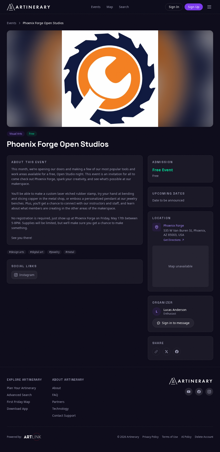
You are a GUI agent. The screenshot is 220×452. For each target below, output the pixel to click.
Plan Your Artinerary (21, 388)
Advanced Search (19, 395)
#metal (70, 252)
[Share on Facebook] (177, 351)
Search (124, 7)
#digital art (36, 252)
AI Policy (186, 437)
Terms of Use (170, 437)
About (56, 388)
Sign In (174, 7)
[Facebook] (199, 392)
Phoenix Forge (173, 225)
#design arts (16, 252)
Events (96, 7)
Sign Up (193, 7)
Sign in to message (175, 323)
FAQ (55, 395)
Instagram (26, 275)
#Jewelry (54, 252)
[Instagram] (209, 392)
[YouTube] (188, 392)
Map (110, 7)
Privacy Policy (150, 437)
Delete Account (204, 437)
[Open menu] (209, 7)
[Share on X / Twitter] (166, 351)
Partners (58, 402)
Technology (60, 409)
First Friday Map (18, 402)
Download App (17, 409)
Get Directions (172, 240)
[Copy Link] (156, 351)
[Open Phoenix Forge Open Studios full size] (110, 78)
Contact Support (64, 415)
